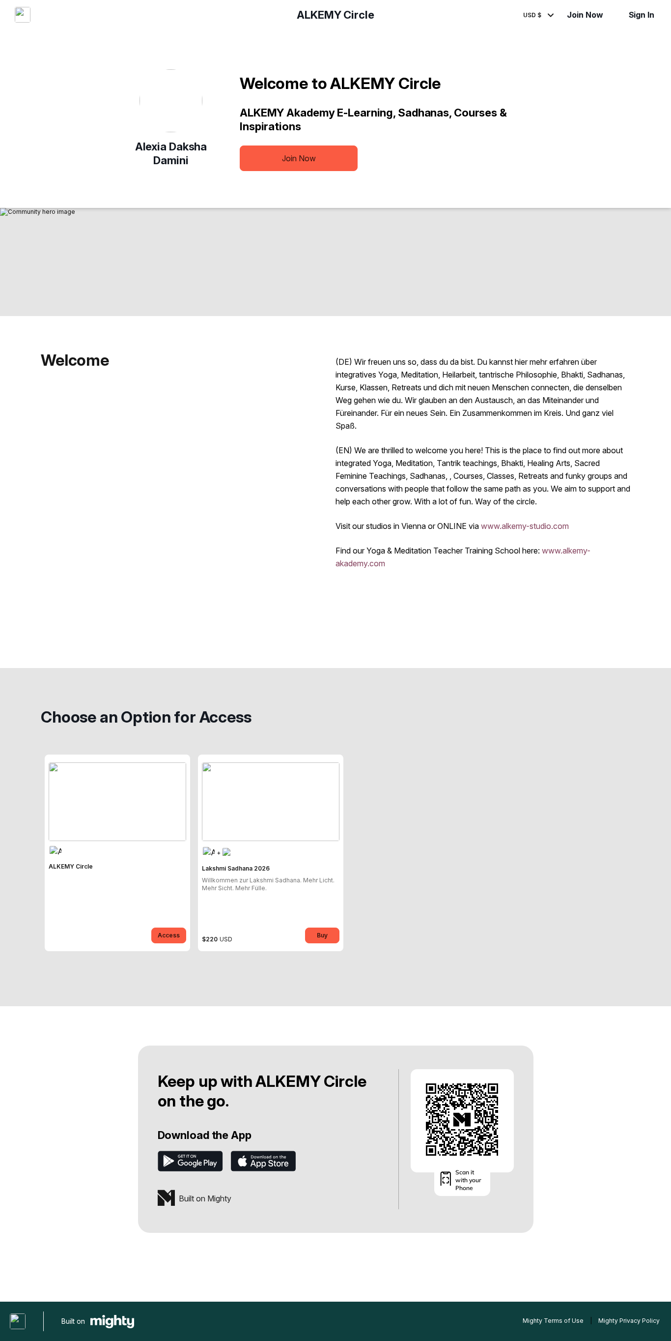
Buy (322, 935)
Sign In (641, 15)
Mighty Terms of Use (553, 1320)
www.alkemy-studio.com (525, 526)
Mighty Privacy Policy (629, 1320)
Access (169, 935)
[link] (117, 852)
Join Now (585, 15)
